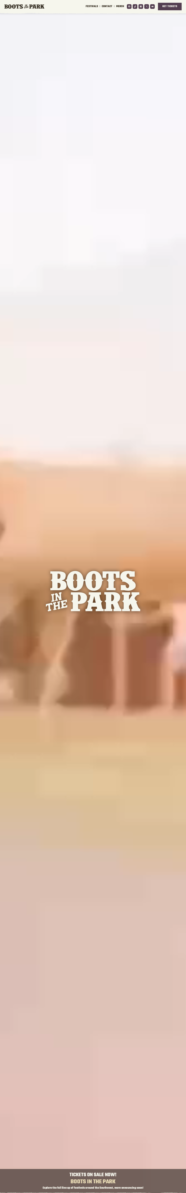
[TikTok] (135, 6)
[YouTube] (152, 6)
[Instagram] (129, 6)
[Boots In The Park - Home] (93, 591)
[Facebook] (140, 6)
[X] (146, 6)
